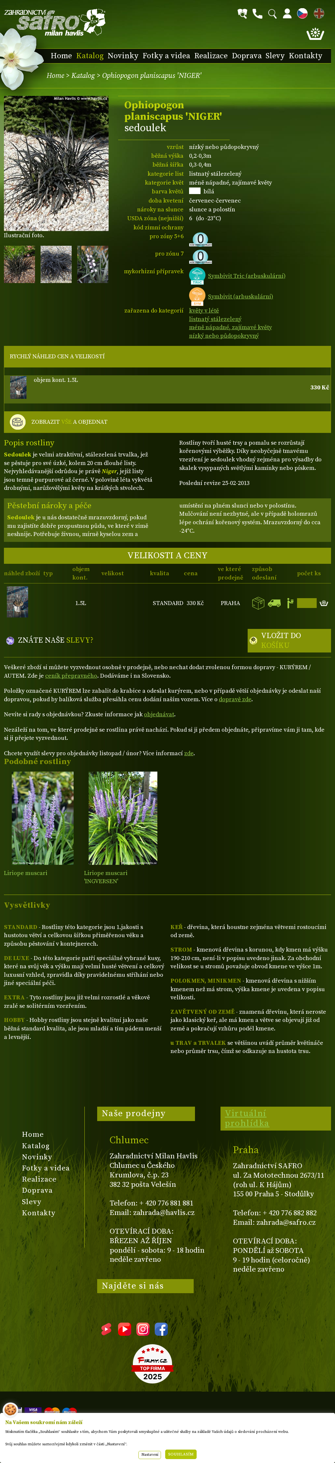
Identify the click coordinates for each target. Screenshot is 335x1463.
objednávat (159, 714)
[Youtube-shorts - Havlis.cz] (106, 1333)
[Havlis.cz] (55, 22)
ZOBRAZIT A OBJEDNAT (69, 422)
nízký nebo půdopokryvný (224, 336)
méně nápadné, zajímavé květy (230, 327)
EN (318, 12)
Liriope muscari (25, 873)
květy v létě (204, 310)
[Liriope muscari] (42, 818)
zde (188, 753)
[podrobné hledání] (242, 14)
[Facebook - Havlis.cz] (161, 1333)
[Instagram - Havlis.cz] (143, 1333)
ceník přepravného (71, 676)
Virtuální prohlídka (247, 1118)
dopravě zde (235, 699)
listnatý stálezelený (215, 319)
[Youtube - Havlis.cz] (124, 1333)
